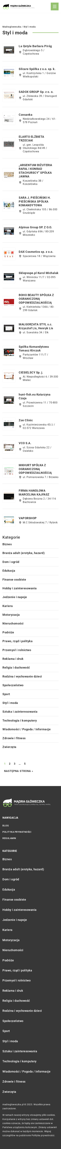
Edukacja (8, 570)
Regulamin (9, 838)
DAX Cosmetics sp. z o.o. (36, 251)
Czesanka (25, 114)
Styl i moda (10, 703)
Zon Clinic (26, 420)
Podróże (8, 632)
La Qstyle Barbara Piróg (35, 46)
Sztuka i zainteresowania (19, 711)
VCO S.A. (25, 443)
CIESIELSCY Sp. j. (31, 372)
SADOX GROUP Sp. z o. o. (36, 91)
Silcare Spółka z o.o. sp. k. (37, 69)
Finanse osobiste (14, 579)
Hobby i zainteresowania (19, 588)
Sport (6, 694)
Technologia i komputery (19, 720)
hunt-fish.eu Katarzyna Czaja (34, 396)
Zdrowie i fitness (14, 738)
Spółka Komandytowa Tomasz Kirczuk (34, 348)
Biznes (7, 544)
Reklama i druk (12, 658)
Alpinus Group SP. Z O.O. (35, 227)
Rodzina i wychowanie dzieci (22, 676)
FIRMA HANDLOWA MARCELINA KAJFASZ (34, 492)
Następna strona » (18, 771)
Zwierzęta (9, 747)
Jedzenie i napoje (14, 597)
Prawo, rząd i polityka (17, 641)
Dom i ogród (10, 562)
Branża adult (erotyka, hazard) (23, 553)
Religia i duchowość (16, 667)
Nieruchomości (13, 623)
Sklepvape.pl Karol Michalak (39, 273)
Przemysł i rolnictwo (16, 650)
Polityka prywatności (16, 832)
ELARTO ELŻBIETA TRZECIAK (31, 138)
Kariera (7, 606)
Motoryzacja (11, 614)
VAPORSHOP (28, 518)
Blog (5, 825)
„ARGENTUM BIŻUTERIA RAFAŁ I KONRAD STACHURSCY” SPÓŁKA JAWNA (35, 170)
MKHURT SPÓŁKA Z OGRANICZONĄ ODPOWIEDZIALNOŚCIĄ (35, 468)
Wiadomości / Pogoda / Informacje (26, 729)
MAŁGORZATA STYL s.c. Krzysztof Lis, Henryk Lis (36, 326)
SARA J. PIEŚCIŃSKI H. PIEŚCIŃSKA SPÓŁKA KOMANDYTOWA (35, 201)
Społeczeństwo (13, 685)
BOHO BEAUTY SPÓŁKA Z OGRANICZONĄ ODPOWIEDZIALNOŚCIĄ (36, 298)
